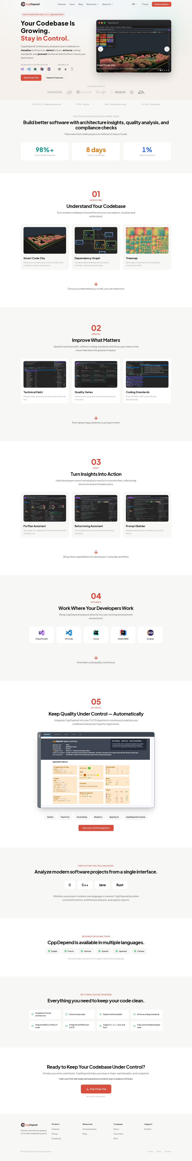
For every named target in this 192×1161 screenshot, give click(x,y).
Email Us (147, 1129)
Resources (91, 4)
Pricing (145, 4)
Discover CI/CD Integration (96, 828)
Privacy (150, 1152)
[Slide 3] (162, 69)
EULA (116, 1138)
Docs (72, 4)
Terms (158, 1152)
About (116, 1129)
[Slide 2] (160, 69)
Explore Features (54, 77)
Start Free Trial (31, 77)
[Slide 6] (168, 69)
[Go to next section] (96, 283)
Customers (118, 1134)
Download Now (162, 4)
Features (62, 4)
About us (106, 4)
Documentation (90, 1129)
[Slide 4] (164, 69)
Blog (80, 4)
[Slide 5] (166, 69)
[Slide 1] (158, 69)
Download (56, 1138)
